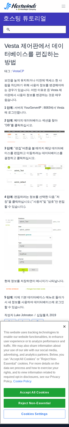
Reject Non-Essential (34, 403)
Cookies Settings (34, 414)
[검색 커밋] (8, 29)
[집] (20, 6)
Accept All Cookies (34, 392)
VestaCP (19, 71)
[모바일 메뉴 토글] (63, 6)
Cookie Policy (22, 381)
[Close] (64, 326)
